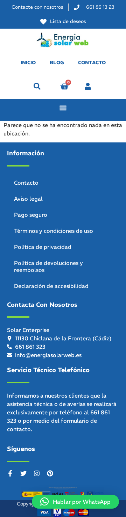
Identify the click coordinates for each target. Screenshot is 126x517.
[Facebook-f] (10, 473)
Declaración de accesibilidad (51, 285)
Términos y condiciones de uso (53, 230)
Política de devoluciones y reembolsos (48, 266)
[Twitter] (23, 473)
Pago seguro (30, 214)
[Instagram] (37, 473)
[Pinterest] (50, 473)
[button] (37, 86)
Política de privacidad (42, 246)
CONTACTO (92, 62)
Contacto (26, 182)
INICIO (28, 62)
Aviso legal (28, 198)
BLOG (57, 62)
